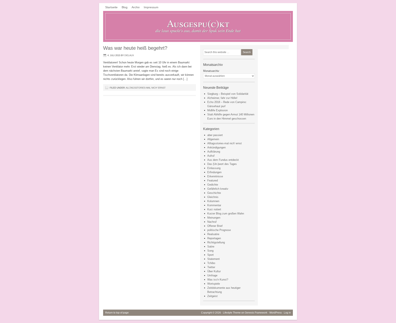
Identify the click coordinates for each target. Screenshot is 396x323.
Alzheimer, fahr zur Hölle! (222, 97)
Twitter (211, 267)
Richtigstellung (216, 242)
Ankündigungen (216, 147)
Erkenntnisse (215, 176)
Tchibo (211, 263)
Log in (287, 312)
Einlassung (213, 168)
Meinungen (213, 217)
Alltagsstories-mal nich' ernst (146, 87)
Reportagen (214, 238)
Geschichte (214, 192)
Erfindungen (214, 172)
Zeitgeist (212, 296)
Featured (212, 180)
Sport (210, 254)
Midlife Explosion (217, 110)
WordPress (275, 312)
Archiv (136, 7)
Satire (210, 246)
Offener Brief (215, 225)
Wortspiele (213, 283)
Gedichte (212, 184)
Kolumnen (213, 201)
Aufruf (210, 155)
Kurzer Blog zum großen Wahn (225, 213)
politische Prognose (219, 230)
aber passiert (215, 135)
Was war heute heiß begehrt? (135, 48)
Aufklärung (213, 151)
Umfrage (212, 275)
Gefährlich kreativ (217, 188)
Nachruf (212, 221)
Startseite (111, 7)
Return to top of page (117, 312)
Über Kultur (214, 271)
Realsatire (213, 234)
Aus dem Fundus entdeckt (223, 159)
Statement (213, 258)
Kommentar (214, 205)
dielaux (129, 55)
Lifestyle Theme (232, 312)
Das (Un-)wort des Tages (222, 164)
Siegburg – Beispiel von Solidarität (227, 93)
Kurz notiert (214, 209)
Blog (124, 7)
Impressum (151, 7)
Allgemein (213, 139)
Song (210, 250)
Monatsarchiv (211, 70)
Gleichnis (212, 197)
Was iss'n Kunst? (217, 279)
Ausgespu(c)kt (198, 23)
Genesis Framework (256, 312)
